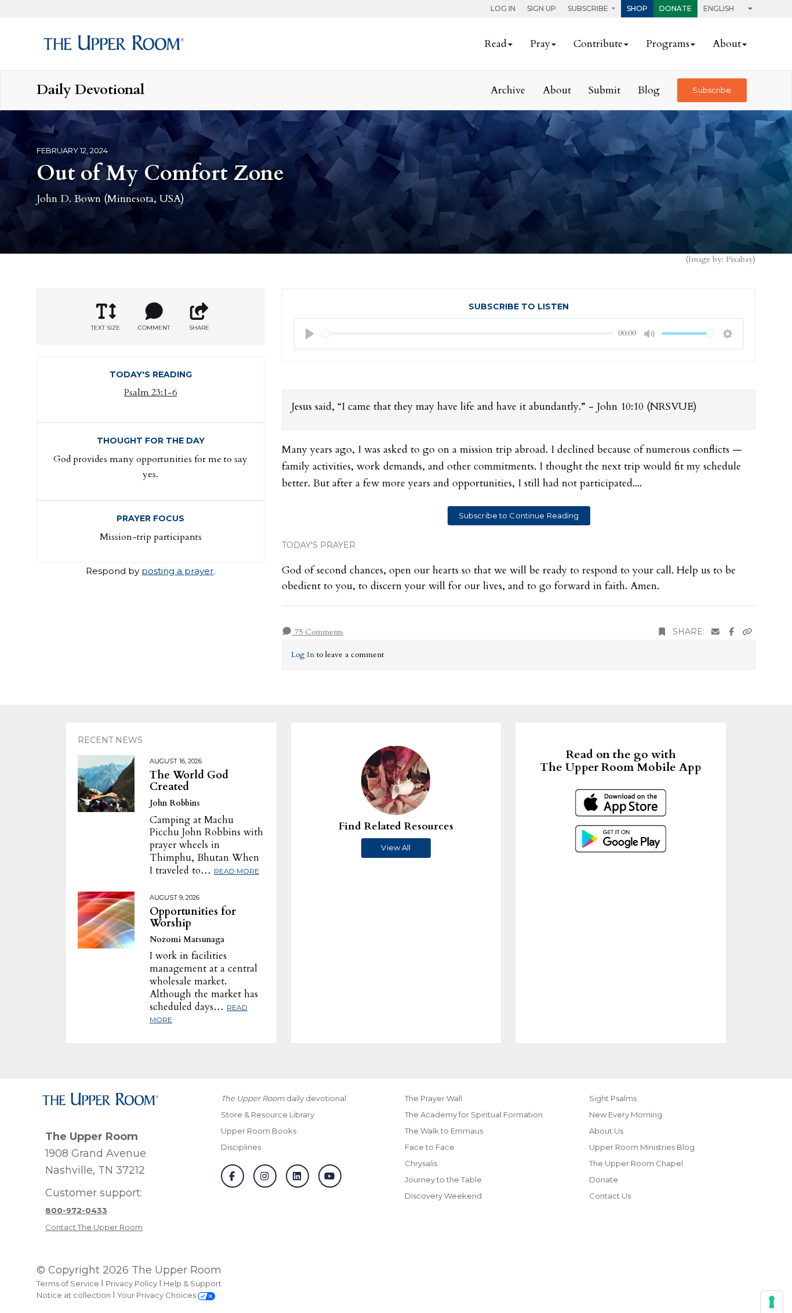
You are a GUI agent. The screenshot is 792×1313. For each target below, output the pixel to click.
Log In (503, 8)
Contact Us (610, 1195)
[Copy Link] (747, 631)
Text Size (105, 327)
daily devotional (283, 1098)
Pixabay (739, 259)
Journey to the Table (443, 1179)
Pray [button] (540, 44)
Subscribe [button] (589, 8)
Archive (508, 90)
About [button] (727, 44)
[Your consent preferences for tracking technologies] (772, 1302)
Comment (154, 327)
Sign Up (541, 8)
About (557, 90)
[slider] (467, 333)
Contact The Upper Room (94, 1227)
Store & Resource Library (267, 1114)
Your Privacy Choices (157, 1295)
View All (395, 847)
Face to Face (430, 1147)
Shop (637, 8)
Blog (649, 90)
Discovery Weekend (443, 1195)
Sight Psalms (613, 1098)
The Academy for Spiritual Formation (474, 1114)
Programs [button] (667, 44)
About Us (606, 1130)
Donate (675, 8)
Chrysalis (421, 1163)
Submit (604, 90)
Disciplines (241, 1147)
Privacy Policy (131, 1283)
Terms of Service (68, 1283)
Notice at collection (74, 1295)
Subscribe (711, 90)
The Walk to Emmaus (444, 1130)
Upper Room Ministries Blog (642, 1147)
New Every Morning (625, 1114)
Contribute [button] (598, 44)
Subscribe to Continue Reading (519, 515)
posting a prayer (177, 570)
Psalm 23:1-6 (150, 392)
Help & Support (192, 1283)
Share (199, 327)
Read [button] (496, 44)
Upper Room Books (258, 1130)
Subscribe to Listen (518, 306)
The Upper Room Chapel (636, 1163)
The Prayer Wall (433, 1098)
